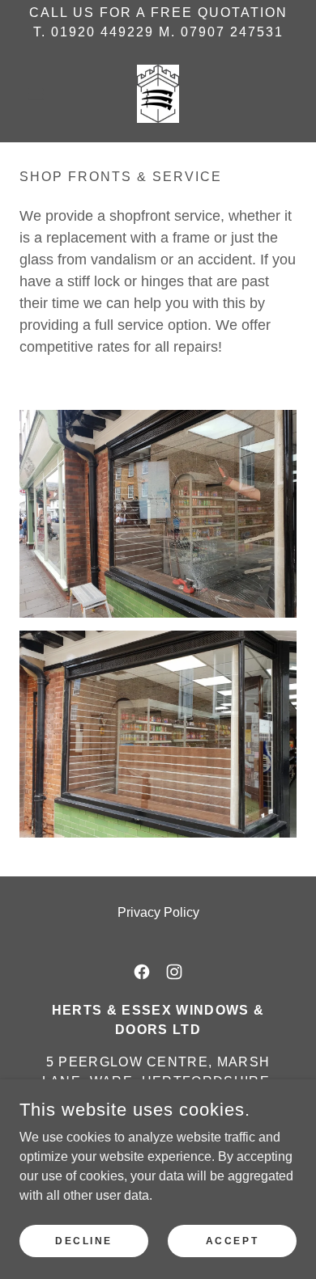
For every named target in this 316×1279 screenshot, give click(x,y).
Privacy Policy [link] (158, 912)
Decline (84, 1240)
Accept (232, 1240)
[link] (158, 94)
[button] (40, 94)
